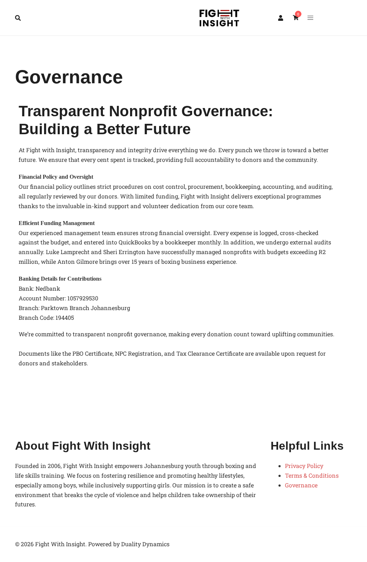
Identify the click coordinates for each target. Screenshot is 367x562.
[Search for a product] (18, 18)
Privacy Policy (304, 465)
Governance (301, 485)
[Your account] (281, 18)
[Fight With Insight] (219, 18)
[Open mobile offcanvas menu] (310, 18)
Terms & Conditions (312, 475)
